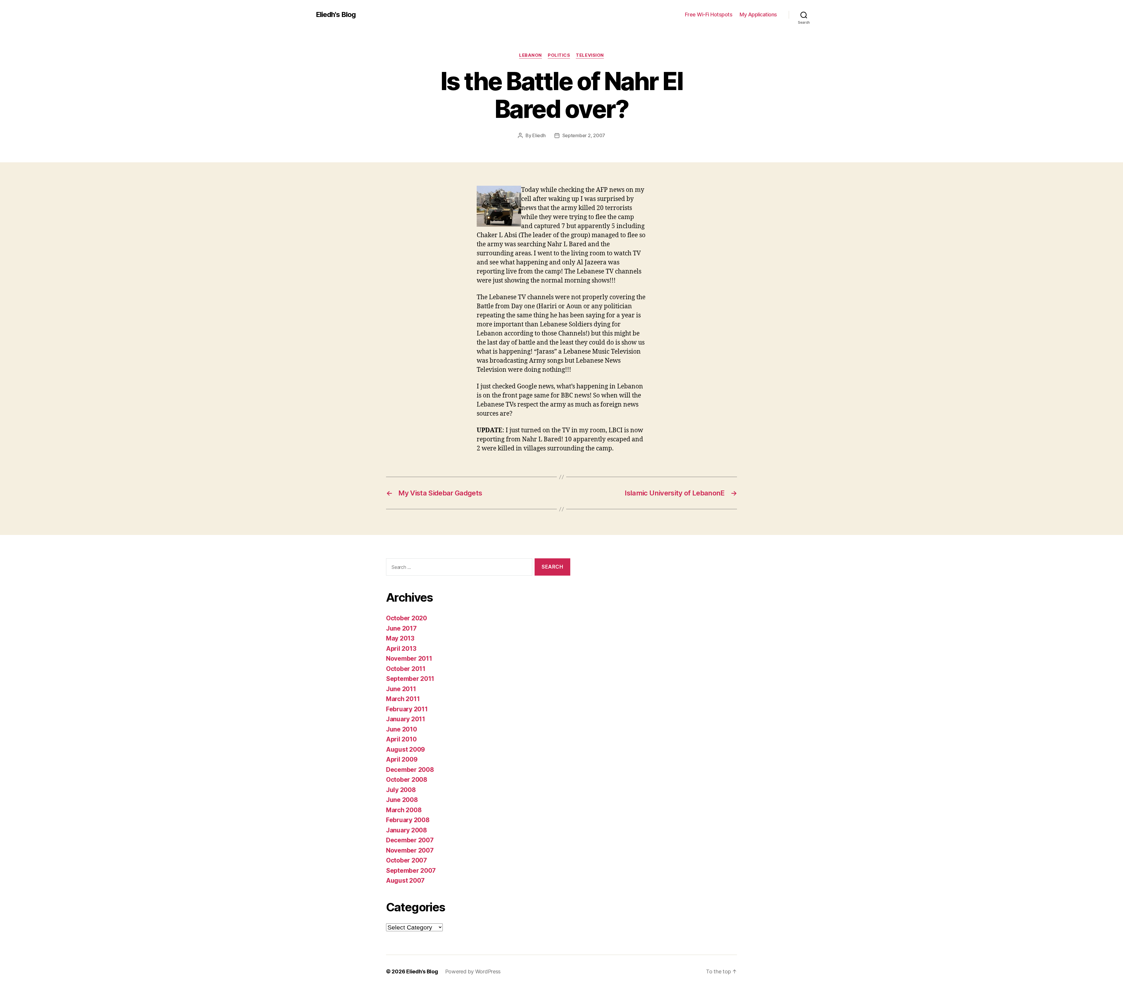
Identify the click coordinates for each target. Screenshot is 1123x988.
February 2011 (407, 709)
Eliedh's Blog (336, 14)
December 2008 (410, 769)
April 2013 (401, 648)
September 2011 (410, 678)
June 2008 (402, 799)
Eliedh (538, 135)
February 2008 (408, 820)
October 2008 (406, 779)
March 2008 (403, 810)
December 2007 (410, 840)
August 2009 (405, 749)
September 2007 (411, 870)
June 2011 (401, 689)
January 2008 (406, 830)
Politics (559, 55)
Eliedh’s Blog (422, 971)
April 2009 (401, 759)
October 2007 (406, 860)
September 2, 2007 (583, 135)
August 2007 (405, 880)
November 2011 (409, 658)
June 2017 (401, 628)
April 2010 (401, 739)
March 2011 (403, 699)
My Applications (758, 14)
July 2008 (401, 790)
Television (590, 55)
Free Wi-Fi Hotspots (709, 14)
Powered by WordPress (473, 971)
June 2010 (401, 729)
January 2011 (405, 719)
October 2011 (406, 668)
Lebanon (530, 55)
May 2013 (400, 638)
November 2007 (410, 850)
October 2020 (406, 618)
